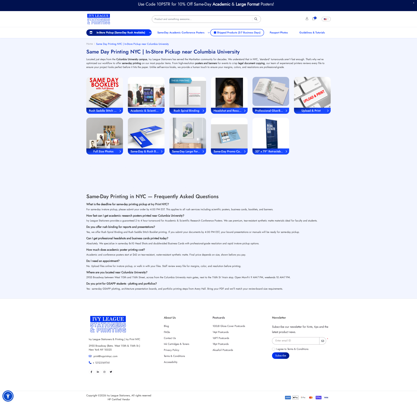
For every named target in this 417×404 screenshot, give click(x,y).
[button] (8, 396)
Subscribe (280, 355)
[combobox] (326, 19)
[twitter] (111, 372)
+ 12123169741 (101, 363)
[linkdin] (98, 372)
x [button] (413, 2)
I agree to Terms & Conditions (292, 349)
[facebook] (91, 372)
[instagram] (104, 372)
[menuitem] (119, 32)
